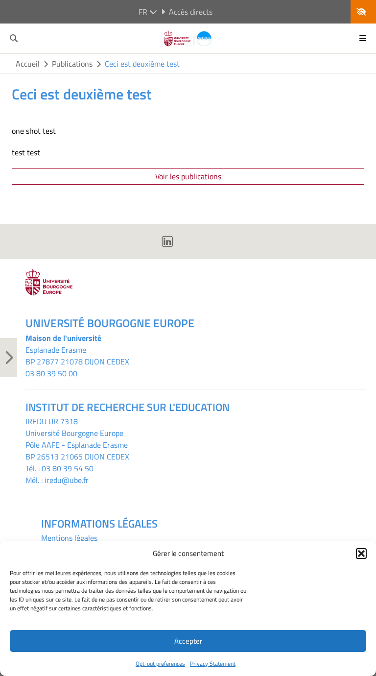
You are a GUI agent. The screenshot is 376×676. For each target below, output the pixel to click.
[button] (361, 553)
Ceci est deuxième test (142, 64)
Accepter (188, 641)
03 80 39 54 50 (68, 468)
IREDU (36, 421)
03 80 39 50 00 (51, 373)
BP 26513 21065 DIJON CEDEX (77, 456)
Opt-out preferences (160, 663)
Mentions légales (69, 538)
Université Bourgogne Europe (74, 433)
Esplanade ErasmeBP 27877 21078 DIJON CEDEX (77, 355)
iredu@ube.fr (67, 480)
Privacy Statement (212, 663)
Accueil (28, 64)
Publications (72, 64)
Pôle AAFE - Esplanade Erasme (76, 445)
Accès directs (190, 12)
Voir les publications (188, 176)
